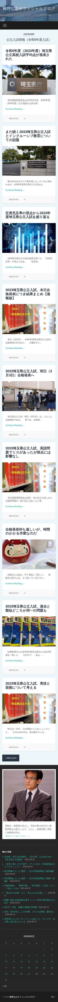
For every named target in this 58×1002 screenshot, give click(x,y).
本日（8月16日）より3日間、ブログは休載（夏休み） (29, 911)
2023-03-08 (13, 199)
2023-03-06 (13, 277)
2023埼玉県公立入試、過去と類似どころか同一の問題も (27, 608)
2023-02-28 (13, 516)
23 (52, 968)
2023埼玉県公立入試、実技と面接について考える (27, 685)
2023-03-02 (13, 435)
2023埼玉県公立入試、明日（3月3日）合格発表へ (28, 373)
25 (14, 974)
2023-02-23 (13, 747)
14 (36, 961)
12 (21, 961)
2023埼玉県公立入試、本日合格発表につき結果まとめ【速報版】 (27, 294)
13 (29, 961)
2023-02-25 (13, 593)
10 (6, 961)
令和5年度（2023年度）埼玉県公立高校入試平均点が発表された (28, 54)
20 (29, 968)
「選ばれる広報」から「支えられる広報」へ (25, 893)
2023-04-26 (13, 118)
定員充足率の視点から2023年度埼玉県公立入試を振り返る (28, 215)
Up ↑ (53, 997)
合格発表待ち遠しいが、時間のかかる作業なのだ (27, 531)
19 (21, 968)
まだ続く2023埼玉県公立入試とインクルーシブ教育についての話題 (28, 135)
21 (36, 968)
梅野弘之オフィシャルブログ (29, 8)
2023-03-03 (13, 358)
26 (21, 974)
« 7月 (4, 986)
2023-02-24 (13, 670)
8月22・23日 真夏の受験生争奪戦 (20, 907)
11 (14, 961)
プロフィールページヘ (17, 836)
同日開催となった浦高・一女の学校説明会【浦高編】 (29, 871)
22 (44, 968)
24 (6, 974)
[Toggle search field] (53, 25)
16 (52, 961)
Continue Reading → (15, 109)
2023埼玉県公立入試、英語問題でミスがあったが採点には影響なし (28, 452)
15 (44, 961)
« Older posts (10, 758)
